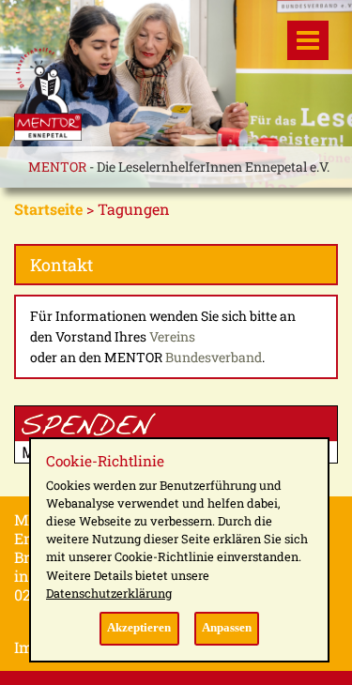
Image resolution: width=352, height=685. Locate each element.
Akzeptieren (139, 627)
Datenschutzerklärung (109, 593)
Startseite (48, 209)
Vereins (172, 336)
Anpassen (227, 627)
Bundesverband (213, 357)
